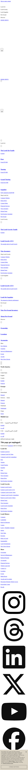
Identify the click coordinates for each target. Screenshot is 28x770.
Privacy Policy (12, 761)
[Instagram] (14, 602)
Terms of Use (15, 762)
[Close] (26, 752)
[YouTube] (14, 711)
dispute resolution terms (8, 763)
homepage (10, 445)
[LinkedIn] (14, 657)
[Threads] (14, 630)
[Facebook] (14, 739)
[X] (14, 684)
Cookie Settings (14, 766)
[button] (14, 7)
